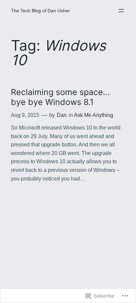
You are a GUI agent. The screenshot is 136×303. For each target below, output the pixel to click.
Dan (62, 115)
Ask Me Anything (93, 115)
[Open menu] (121, 11)
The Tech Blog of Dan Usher (40, 10)
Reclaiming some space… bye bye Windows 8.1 (60, 97)
